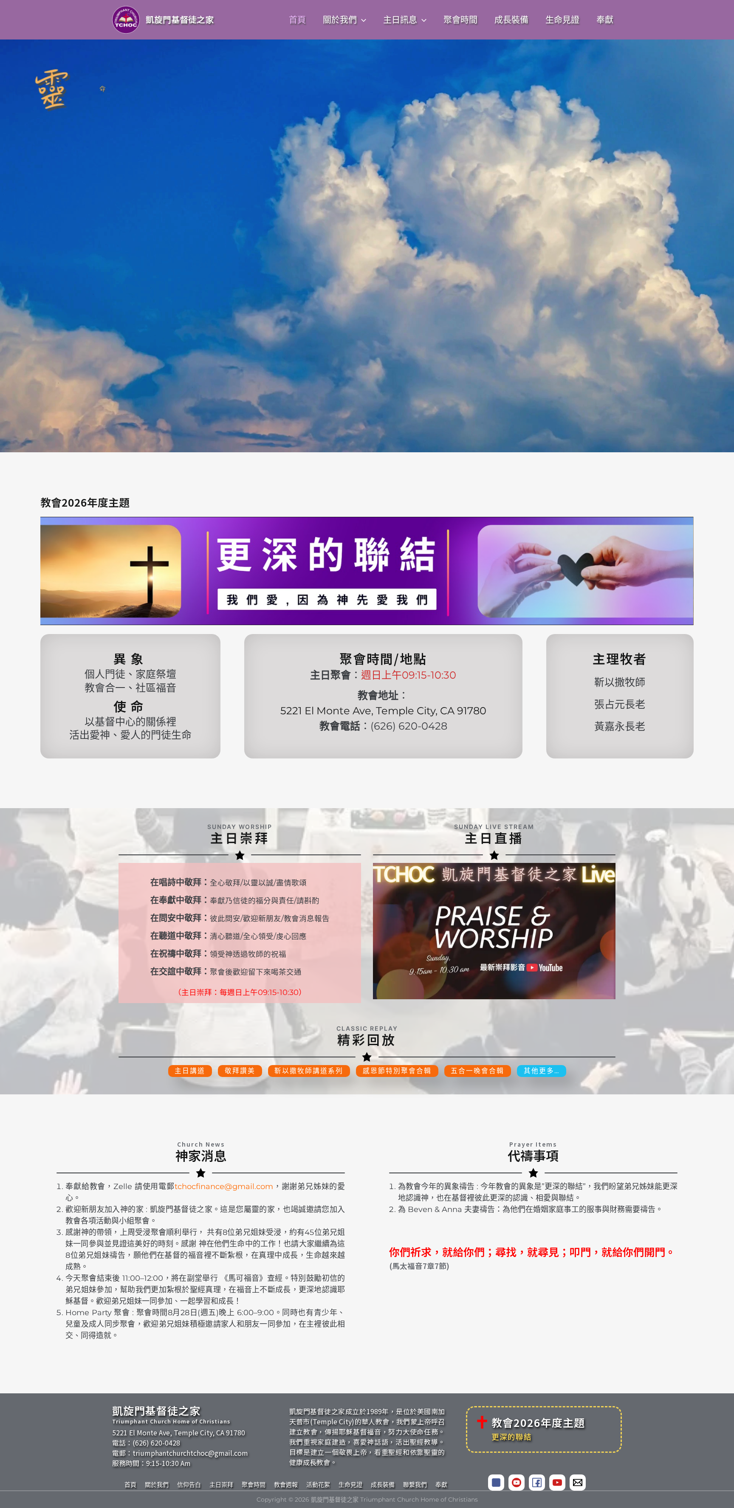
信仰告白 (189, 1484)
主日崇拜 (221, 1484)
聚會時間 (253, 1484)
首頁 (130, 1484)
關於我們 (157, 1484)
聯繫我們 (415, 1484)
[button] (361, 20)
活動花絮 (318, 1484)
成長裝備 (383, 1484)
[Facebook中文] (496, 1482)
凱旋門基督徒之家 (180, 19)
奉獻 (441, 1484)
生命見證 (350, 1484)
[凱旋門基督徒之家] (516, 1482)
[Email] (578, 1482)
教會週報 (286, 1484)
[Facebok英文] (537, 1482)
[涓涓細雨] (557, 1482)
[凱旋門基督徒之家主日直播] (494, 931)
